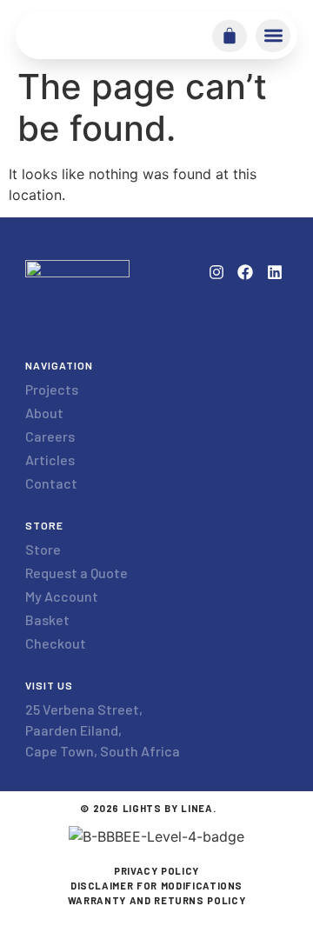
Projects (51, 389)
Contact (51, 483)
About (44, 412)
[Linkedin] (275, 272)
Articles (50, 459)
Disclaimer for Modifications (156, 885)
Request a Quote (76, 572)
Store (43, 549)
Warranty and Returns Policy (157, 900)
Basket (47, 619)
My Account (61, 596)
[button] (273, 35)
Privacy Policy (156, 870)
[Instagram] (216, 272)
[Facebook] (245, 272)
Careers (50, 436)
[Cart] (229, 35)
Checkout (55, 643)
